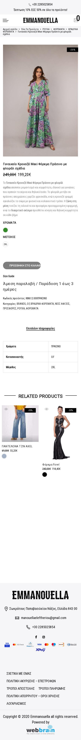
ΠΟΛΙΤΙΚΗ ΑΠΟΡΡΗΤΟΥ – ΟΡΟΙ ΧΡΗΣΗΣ (33, 696)
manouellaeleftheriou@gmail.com (43, 618)
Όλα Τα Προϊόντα (30, 29)
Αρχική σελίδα (10, 29)
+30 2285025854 (42, 4)
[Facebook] (36, 636)
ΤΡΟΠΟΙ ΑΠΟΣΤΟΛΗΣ (21, 688)
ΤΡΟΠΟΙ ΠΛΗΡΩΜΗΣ (51, 688)
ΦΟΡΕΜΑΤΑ (58, 29)
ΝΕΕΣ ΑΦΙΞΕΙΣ (62, 303)
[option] (40, 101)
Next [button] (71, 100)
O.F (28, 303)
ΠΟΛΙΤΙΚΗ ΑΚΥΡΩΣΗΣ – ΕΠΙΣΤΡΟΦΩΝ (31, 681)
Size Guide (8, 276)
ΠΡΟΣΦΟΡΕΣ (9, 308)
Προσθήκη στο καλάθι (25, 265)
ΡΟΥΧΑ (46, 29)
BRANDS (21, 303)
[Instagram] (44, 636)
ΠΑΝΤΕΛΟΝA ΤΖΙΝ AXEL (17, 446)
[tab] (40, 328)
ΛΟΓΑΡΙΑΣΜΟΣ (16, 703)
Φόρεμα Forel (50, 464)
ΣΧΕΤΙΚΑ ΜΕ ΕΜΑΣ (19, 673)
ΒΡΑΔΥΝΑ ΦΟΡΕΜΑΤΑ (42, 303)
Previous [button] (9, 100)
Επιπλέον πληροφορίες (40, 328)
